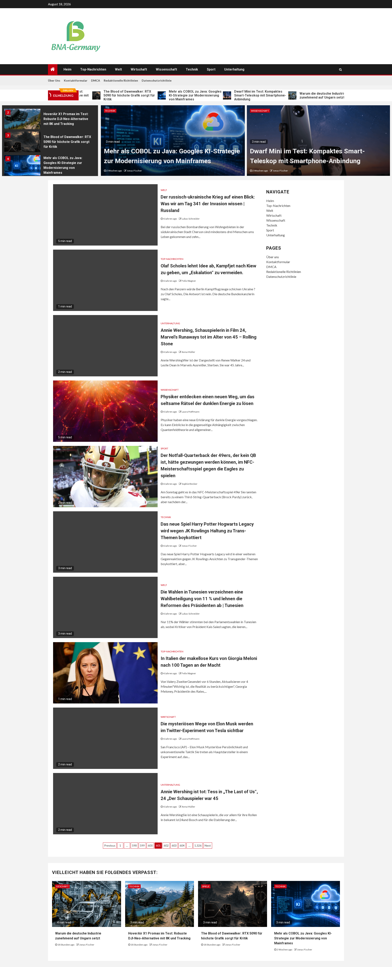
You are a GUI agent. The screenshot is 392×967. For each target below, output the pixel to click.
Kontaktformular (75, 80)
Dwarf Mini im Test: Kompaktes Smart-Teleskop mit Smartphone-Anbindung (233, 95)
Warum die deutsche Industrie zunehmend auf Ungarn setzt (296, 95)
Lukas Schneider (191, 218)
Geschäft (62, 886)
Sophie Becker (189, 483)
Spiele (205, 886)
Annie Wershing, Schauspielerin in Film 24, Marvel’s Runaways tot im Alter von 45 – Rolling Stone (208, 337)
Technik (192, 69)
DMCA (95, 80)
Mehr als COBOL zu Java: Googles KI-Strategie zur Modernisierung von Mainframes (168, 95)
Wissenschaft (166, 69)
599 (142, 845)
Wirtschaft (139, 69)
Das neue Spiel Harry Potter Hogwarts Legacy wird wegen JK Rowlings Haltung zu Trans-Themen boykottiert (207, 531)
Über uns (54, 80)
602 (166, 845)
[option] (50, 120)
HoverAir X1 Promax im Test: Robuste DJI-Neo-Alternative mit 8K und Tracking (65, 119)
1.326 (198, 845)
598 (134, 845)
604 (182, 845)
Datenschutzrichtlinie (157, 80)
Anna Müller (188, 351)
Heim (67, 69)
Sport (211, 69)
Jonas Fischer (133, 170)
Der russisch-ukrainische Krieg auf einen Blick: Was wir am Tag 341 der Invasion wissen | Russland (208, 203)
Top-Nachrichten (93, 69)
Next (208, 845)
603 (174, 845)
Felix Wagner (189, 280)
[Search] (340, 69)
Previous (109, 845)
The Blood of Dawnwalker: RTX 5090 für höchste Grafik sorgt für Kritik (102, 95)
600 (150, 845)
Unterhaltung (234, 69)
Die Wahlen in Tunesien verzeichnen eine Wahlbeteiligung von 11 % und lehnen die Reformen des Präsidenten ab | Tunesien (202, 598)
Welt (118, 69)
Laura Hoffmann (190, 411)
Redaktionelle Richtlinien (121, 80)
